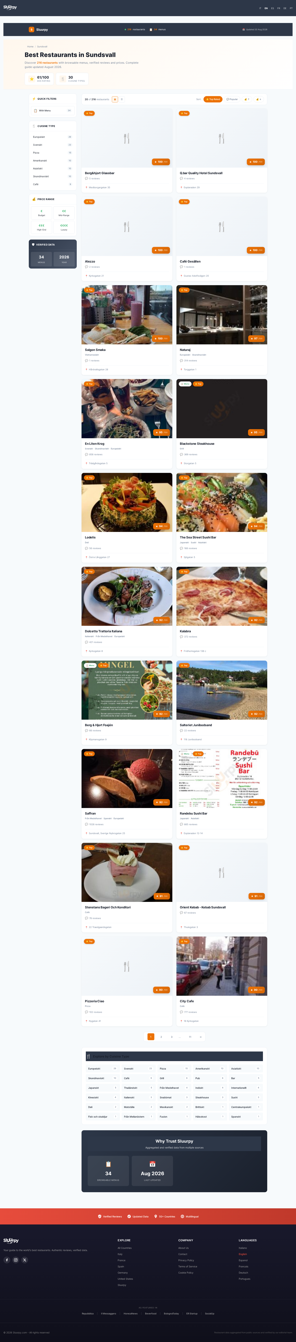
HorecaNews (131, 1313)
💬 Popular (232, 99)
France (121, 1260)
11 (190, 1036)
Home (30, 46)
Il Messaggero (108, 1313)
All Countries (125, 1247)
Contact (182, 1254)
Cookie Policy (185, 1272)
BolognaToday (171, 1313)
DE (284, 8)
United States (125, 1278)
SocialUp (209, 1313)
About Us (183, 1247)
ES (272, 8)
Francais (243, 1266)
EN (266, 8)
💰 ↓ (258, 99)
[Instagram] (15, 1260)
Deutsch (243, 1272)
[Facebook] (6, 1260)
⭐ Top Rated (213, 99)
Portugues (244, 1278)
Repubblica (88, 1313)
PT (291, 8)
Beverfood (150, 1313)
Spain (121, 1266)
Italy (120, 1254)
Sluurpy (122, 1284)
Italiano (243, 1247)
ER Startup (192, 1313)
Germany (123, 1272)
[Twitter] (24, 1260)
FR (278, 8)
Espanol (243, 1260)
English (243, 1254)
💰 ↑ (247, 99)
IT (260, 8)
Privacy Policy (186, 1260)
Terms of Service (187, 1266)
